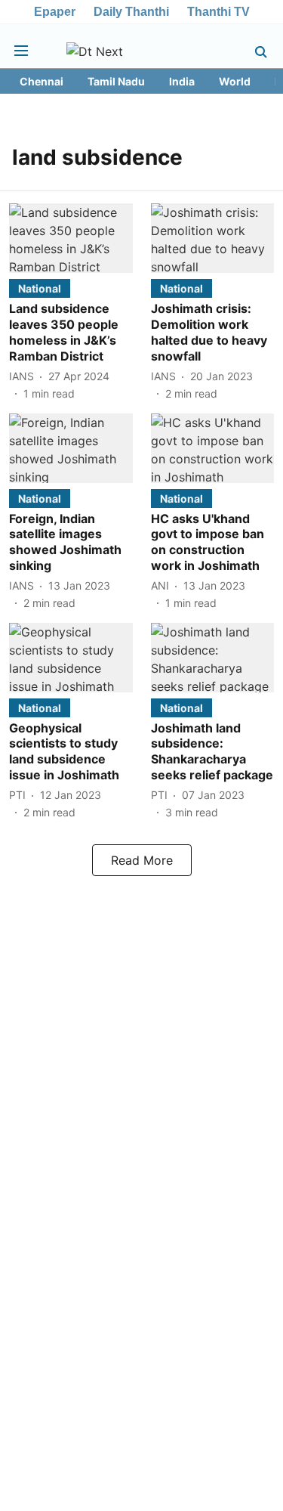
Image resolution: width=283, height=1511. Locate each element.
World (235, 81)
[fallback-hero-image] (71, 238)
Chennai (41, 81)
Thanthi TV (218, 11)
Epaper (54, 11)
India (182, 81)
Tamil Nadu (116, 81)
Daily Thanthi (131, 11)
